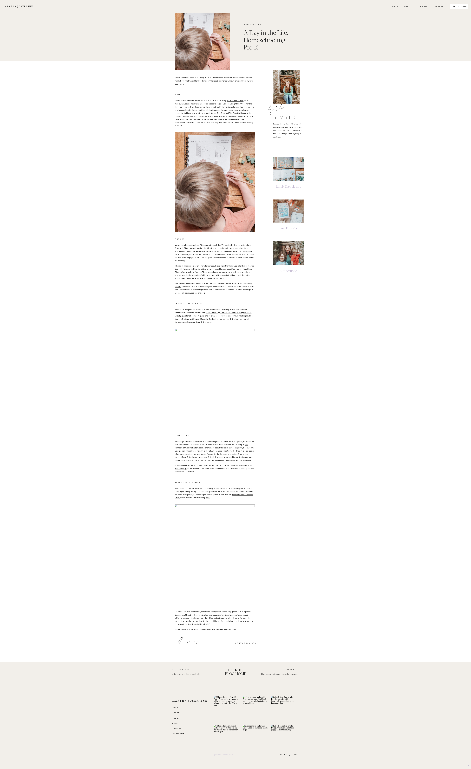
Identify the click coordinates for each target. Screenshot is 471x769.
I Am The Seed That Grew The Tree (225, 451)
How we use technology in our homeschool (279, 674)
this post (214, 81)
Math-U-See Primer (235, 100)
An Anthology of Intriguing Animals (199, 457)
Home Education (252, 25)
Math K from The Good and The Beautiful (223, 113)
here (231, 448)
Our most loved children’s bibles (187, 674)
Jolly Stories (234, 245)
